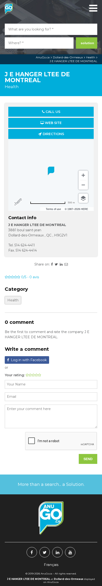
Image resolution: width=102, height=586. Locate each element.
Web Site (53, 123)
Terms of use (53, 209)
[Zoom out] (83, 185)
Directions (53, 134)
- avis (30, 277)
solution (87, 43)
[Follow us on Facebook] (32, 552)
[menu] (92, 8)
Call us (52, 112)
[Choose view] (83, 198)
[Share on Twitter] (56, 264)
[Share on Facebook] (52, 264)
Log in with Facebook (29, 360)
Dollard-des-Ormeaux (68, 57)
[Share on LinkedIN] (61, 264)
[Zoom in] (83, 175)
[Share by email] (66, 264)
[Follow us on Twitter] (44, 552)
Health (90, 57)
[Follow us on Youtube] (70, 552)
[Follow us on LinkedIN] (57, 552)
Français (51, 564)
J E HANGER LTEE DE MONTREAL (73, 61)
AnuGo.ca (43, 57)
